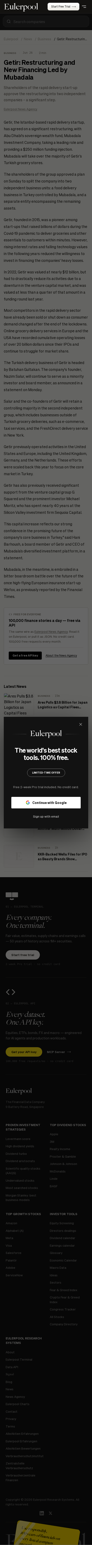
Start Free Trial (60, 6)
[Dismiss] (80, 724)
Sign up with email (46, 816)
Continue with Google (49, 802)
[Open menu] (84, 6)
